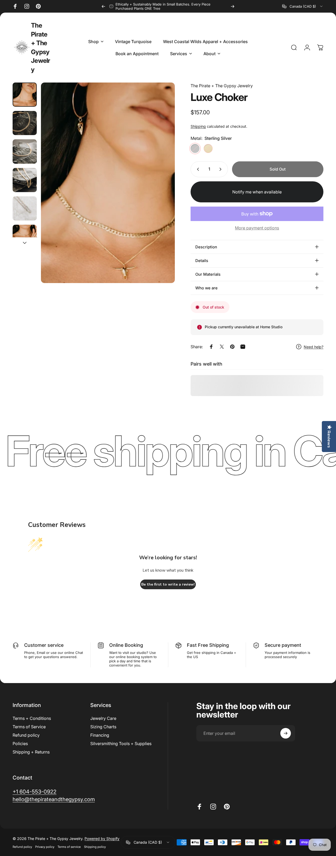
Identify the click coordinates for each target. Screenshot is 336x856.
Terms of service (69, 847)
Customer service (44, 645)
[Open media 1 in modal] (108, 183)
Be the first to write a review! (168, 584)
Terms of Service (29, 726)
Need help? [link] (313, 347)
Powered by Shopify (102, 838)
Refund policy (26, 735)
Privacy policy (44, 847)
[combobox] (302, 6)
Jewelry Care (103, 718)
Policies (20, 743)
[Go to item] (25, 95)
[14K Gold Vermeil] (208, 148)
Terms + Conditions (32, 718)
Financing (99, 735)
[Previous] (103, 6)
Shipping (198, 126)
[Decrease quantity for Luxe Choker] (197, 169)
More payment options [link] (257, 227)
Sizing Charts (103, 726)
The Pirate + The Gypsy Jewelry (40, 47)
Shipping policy (95, 847)
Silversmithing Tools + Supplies (120, 743)
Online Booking (126, 645)
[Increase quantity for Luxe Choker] (222, 169)
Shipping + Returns (31, 752)
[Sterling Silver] (195, 148)
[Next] (232, 6)
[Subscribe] (285, 733)
